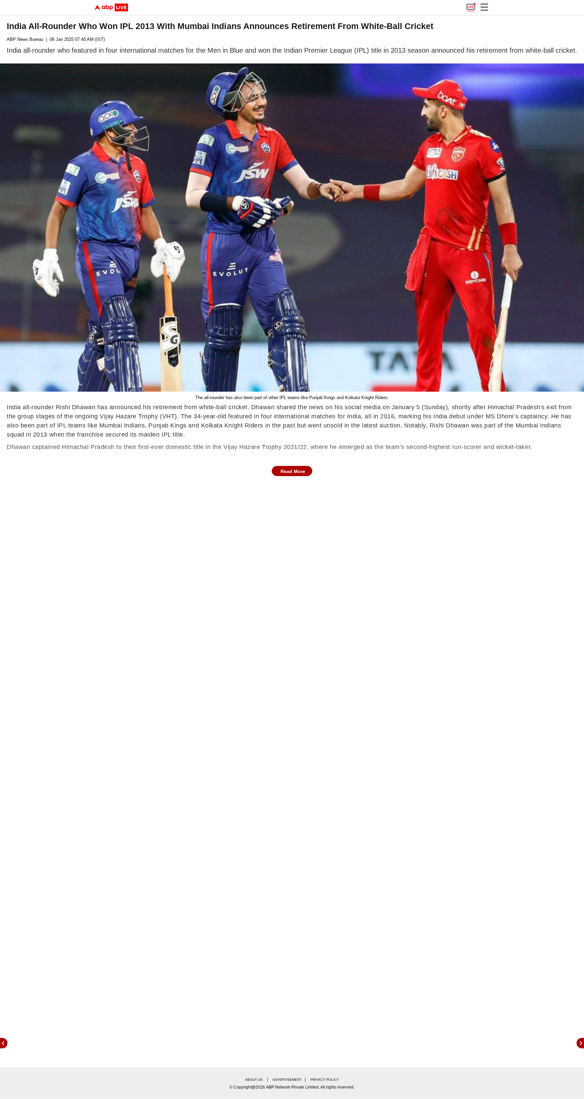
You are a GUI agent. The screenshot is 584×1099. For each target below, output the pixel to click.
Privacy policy (324, 1079)
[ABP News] (580, 1043)
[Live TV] (470, 5)
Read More (293, 471)
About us (254, 1079)
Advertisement (286, 1079)
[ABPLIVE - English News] (111, 7)
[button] (484, 7)
